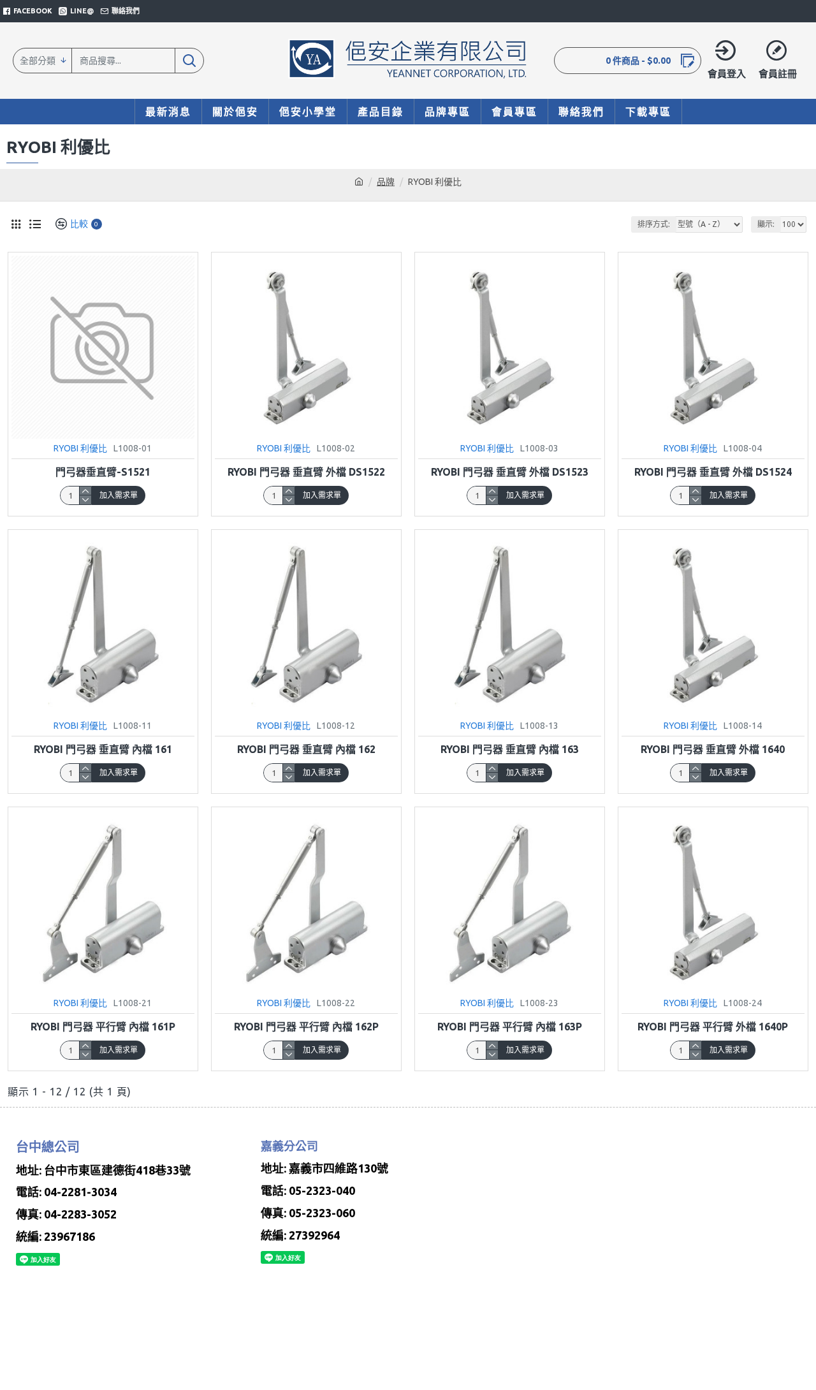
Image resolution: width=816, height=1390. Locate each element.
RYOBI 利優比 (80, 448)
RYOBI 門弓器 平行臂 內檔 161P (103, 1026)
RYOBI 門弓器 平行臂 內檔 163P (509, 1026)
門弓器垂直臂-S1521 (102, 472)
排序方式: (654, 224)
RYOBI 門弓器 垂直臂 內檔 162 (306, 749)
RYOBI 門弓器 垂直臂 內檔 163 (510, 749)
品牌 (386, 182)
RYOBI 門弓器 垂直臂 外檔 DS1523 (509, 472)
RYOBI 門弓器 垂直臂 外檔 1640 (713, 749)
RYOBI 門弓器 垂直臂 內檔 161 (103, 749)
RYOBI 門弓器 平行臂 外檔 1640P (713, 1026)
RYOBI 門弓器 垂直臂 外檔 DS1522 (306, 472)
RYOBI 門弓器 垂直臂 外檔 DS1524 (713, 472)
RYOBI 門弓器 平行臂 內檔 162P (306, 1026)
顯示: (766, 224)
